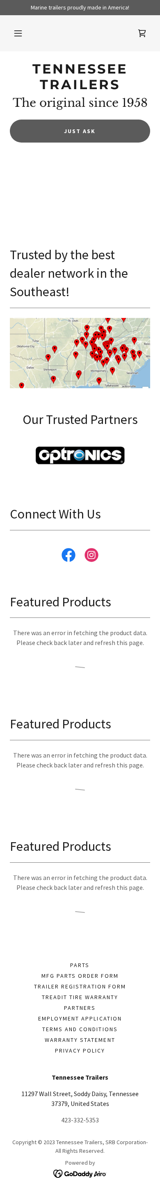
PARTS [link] (79, 965)
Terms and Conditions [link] (79, 1029)
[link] (142, 33)
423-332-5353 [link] (80, 1120)
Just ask (80, 131)
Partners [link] (80, 1007)
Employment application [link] (79, 1018)
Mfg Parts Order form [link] (80, 975)
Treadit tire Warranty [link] (80, 997)
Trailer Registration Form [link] (80, 986)
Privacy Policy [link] (80, 1050)
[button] (18, 33)
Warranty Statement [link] (80, 1040)
